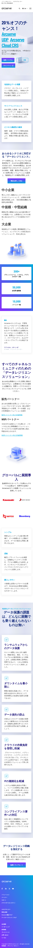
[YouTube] (13, 888)
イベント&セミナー (6, 1)
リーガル (4, 937)
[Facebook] (2, 888)
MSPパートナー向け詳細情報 (12, 435)
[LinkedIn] (6, 888)
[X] (9, 888)
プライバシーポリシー (13, 945)
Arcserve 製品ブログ (7, 915)
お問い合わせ (5, 935)
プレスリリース (5, 932)
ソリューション (5, 894)
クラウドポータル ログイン (8, 902)
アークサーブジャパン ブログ (9, 917)
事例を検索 (4, 912)
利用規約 (4, 945)
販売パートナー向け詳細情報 (12, 415)
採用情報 (4, 929)
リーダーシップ (5, 926)
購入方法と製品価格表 (7, 3)
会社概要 (4, 924)
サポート (4, 900)
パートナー (4, 897)
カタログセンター (17, 1)
